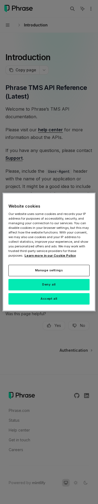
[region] (49, 252)
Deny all (49, 284)
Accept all (49, 298)
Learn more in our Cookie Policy (50, 255)
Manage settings (49, 270)
